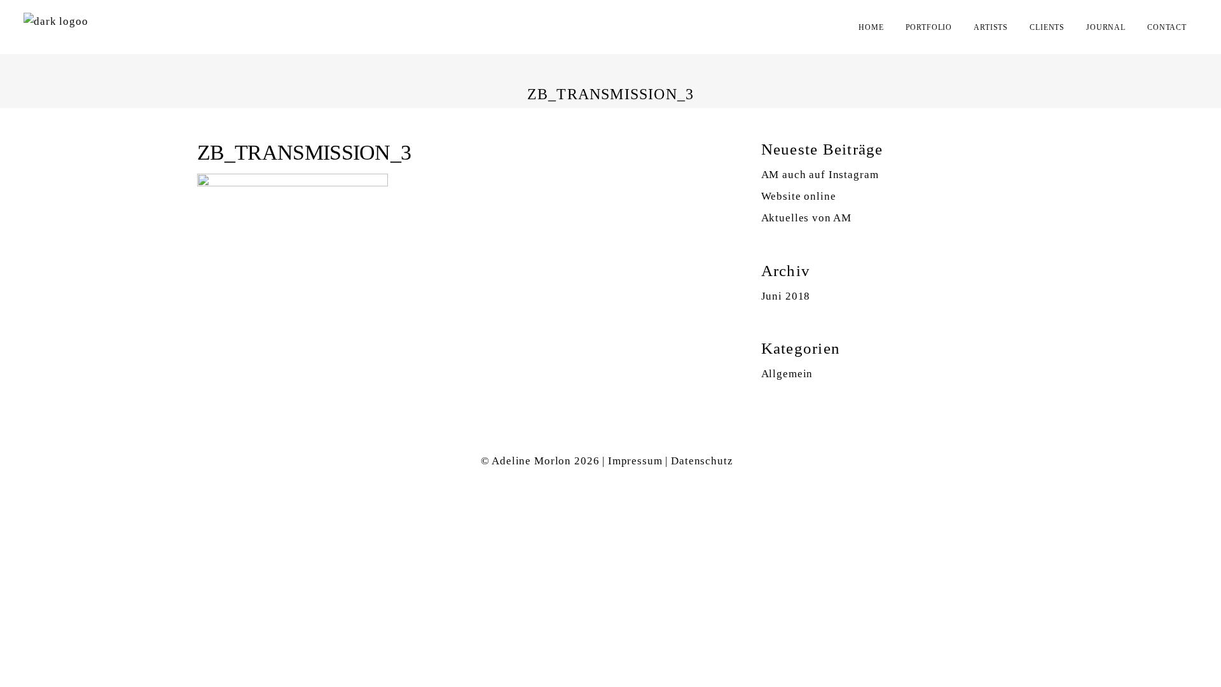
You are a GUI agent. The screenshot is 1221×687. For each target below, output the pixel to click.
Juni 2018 (786, 296)
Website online (798, 196)
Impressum (635, 461)
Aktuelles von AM (806, 218)
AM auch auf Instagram (820, 175)
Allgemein (787, 374)
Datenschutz (702, 461)
